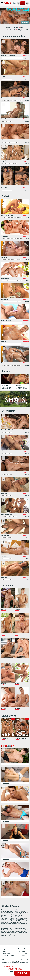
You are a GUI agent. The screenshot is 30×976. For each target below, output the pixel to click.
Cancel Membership (8, 953)
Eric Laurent (5, 385)
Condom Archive (13, 217)
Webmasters (21, 951)
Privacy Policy (10, 969)
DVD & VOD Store (22, 953)
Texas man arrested (20, 385)
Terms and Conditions (9, 955)
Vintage (3, 217)
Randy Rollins (5, 840)
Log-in (4, 949)
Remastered (19, 217)
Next (28, 16)
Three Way (20, 58)
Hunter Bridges (6, 878)
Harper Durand (6, 821)
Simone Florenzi (6, 802)
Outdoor (18, 301)
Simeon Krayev (6, 897)
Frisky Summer (15, 58)
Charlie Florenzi (6, 783)
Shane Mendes (6, 859)
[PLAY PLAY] (15, 16)
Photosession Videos (5, 100)
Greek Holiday (19, 280)
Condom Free (4, 58)
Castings (7, 121)
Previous (1, 16)
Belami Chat (21, 955)
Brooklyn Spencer (6, 764)
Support (5, 951)
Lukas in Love (19, 238)
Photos (10, 190)
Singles (3, 121)
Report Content (18, 968)
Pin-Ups (3, 190)
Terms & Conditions (18, 969)
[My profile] (27, 3)
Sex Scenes (9, 58)
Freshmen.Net (22, 949)
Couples (11, 100)
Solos (15, 100)
